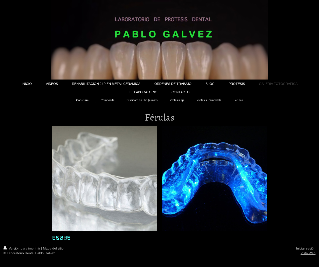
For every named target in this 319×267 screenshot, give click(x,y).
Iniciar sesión (305, 248)
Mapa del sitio (53, 248)
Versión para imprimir (24, 248)
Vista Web (308, 253)
